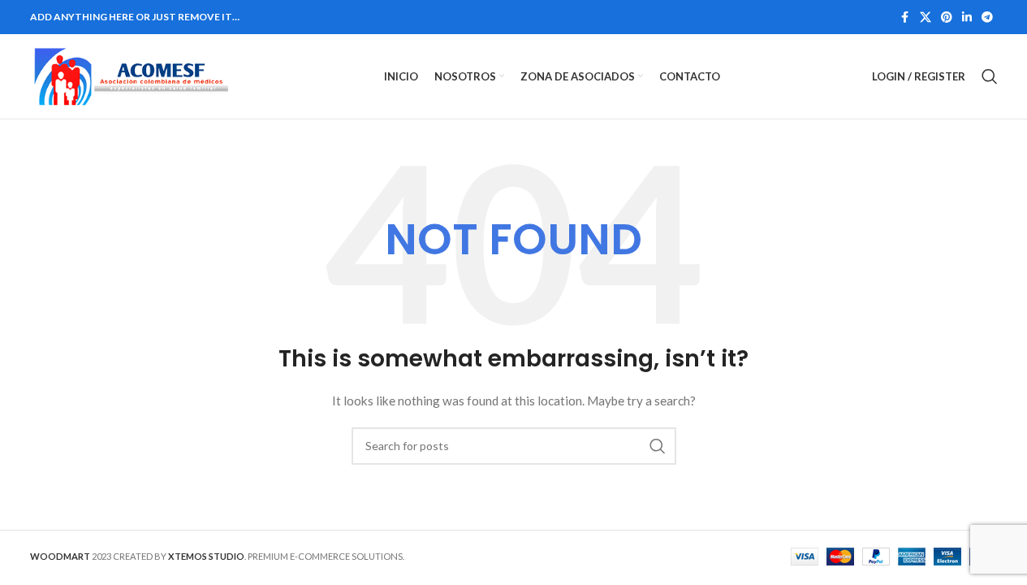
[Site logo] (131, 75)
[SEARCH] (657, 446)
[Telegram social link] (987, 17)
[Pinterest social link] (946, 17)
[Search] (989, 76)
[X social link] (925, 17)
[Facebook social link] (905, 17)
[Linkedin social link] (967, 17)
